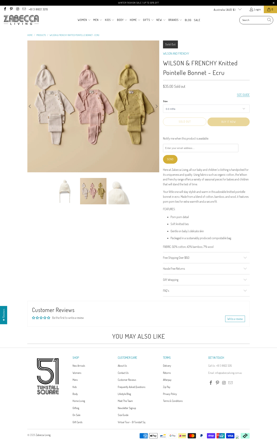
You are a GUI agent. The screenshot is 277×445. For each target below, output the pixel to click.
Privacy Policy (170, 393)
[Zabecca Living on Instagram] (17, 9)
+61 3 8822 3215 (38, 9)
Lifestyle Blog (124, 393)
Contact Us (123, 372)
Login (257, 9)
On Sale (76, 415)
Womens (77, 372)
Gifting (76, 408)
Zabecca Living (43, 435)
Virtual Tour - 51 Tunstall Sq (131, 422)
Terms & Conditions (173, 400)
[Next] (156, 106)
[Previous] (30, 106)
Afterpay (167, 379)
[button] (84, 20)
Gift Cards (77, 422)
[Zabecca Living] (21, 20)
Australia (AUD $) (225, 9)
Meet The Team (125, 400)
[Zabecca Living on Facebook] (5, 9)
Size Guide (123, 415)
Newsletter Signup (127, 408)
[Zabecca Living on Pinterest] (11, 9)
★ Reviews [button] (3, 315)
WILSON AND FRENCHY (176, 53)
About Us (122, 365)
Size (165, 101)
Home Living (79, 400)
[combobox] (256, 20)
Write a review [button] (235, 319)
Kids (75, 387)
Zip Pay (166, 387)
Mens (75, 379)
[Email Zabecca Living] (24, 9)
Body (75, 393)
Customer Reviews (127, 379)
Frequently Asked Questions (131, 387)
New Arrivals (79, 365)
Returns (167, 372)
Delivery (167, 365)
